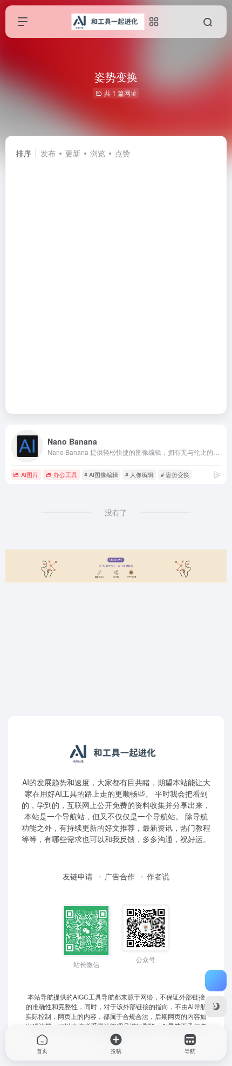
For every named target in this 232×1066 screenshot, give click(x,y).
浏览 (97, 153)
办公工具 (65, 474)
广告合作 (120, 876)
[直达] (217, 474)
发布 (48, 153)
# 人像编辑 (139, 474)
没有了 (116, 512)
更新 (72, 153)
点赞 (122, 153)
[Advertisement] (116, 281)
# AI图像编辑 (101, 474)
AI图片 (29, 474)
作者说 (158, 876)
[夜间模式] (216, 1006)
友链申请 (78, 876)
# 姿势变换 (175, 474)
